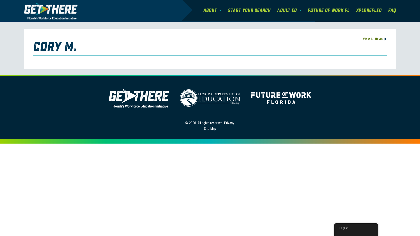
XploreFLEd (369, 11)
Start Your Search (249, 11)
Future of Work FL (328, 11)
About (210, 11)
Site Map (210, 129)
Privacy (229, 123)
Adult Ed (287, 11)
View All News (373, 39)
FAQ (392, 11)
